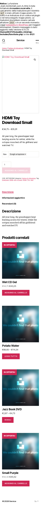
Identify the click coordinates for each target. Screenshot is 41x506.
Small (24, 180)
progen (19, 180)
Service (20, 40)
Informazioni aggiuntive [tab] (13, 198)
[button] (35, 60)
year (32, 180)
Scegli (8, 420)
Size (4, 154)
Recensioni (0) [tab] (9, 203)
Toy (28, 180)
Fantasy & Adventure (15, 48)
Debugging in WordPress (17, 25)
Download (5, 180)
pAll (15, 180)
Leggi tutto (11, 356)
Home (4, 48)
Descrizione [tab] (8, 192)
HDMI (11, 180)
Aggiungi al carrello (16, 170)
